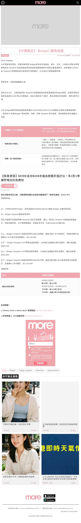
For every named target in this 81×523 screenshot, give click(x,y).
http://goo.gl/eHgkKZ (44, 310)
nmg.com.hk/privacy (37, 350)
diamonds (40, 370)
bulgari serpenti (25, 370)
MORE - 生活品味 (48, 483)
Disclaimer (64, 511)
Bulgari (13, 370)
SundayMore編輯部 (64, 55)
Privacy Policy (73, 511)
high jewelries (53, 370)
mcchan (6, 430)
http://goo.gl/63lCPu (33, 316)
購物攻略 (5, 55)
